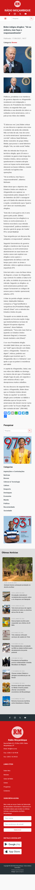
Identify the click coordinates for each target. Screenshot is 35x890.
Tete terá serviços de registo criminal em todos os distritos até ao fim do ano (21, 610)
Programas (7, 787)
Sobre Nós (7, 770)
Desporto (7, 489)
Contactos (7, 791)
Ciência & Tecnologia (12, 482)
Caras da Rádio (8, 779)
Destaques (8, 493)
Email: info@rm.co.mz (10, 749)
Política (6, 503)
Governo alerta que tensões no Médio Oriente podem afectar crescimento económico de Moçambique (21, 689)
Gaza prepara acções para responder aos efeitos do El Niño (20, 623)
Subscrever (17, 830)
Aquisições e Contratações (14, 471)
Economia (7, 496)
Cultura (6, 485)
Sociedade (8, 511)
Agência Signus (19, 871)
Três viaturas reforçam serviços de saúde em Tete (20, 636)
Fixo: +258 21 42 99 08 (11, 753)
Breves (14, 42)
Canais (6, 783)
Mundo (6, 500)
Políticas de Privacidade (17, 870)
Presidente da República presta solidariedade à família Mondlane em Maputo (21, 663)
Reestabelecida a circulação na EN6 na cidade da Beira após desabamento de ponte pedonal (21, 649)
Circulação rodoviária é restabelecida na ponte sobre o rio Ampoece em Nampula (21, 597)
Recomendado (9, 507)
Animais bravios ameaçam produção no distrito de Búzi (17, 586)
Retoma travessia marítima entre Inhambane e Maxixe (20, 702)
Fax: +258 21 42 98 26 (11, 757)
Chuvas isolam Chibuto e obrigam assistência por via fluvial (20, 675)
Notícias (7, 475)
